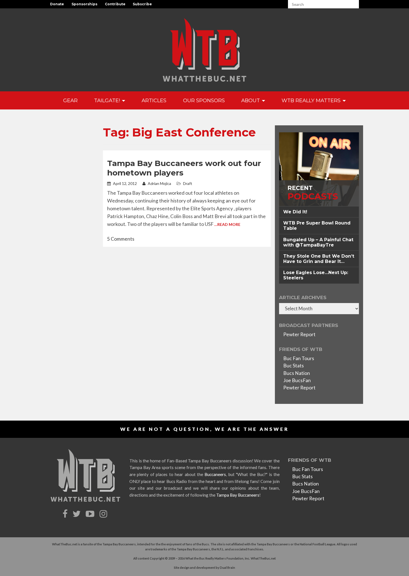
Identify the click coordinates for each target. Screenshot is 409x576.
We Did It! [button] (295, 211)
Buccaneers (215, 474)
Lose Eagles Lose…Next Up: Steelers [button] (315, 275)
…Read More (227, 224)
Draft (187, 183)
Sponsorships (84, 4)
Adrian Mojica (159, 183)
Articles (154, 100)
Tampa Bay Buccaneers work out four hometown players (184, 167)
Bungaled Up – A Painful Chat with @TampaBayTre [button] (318, 242)
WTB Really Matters (312, 100)
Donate (57, 4)
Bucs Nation (296, 373)
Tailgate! (107, 100)
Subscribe (142, 4)
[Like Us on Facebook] (66, 514)
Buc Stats (293, 365)
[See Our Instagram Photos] (104, 514)
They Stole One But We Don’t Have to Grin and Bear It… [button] (318, 258)
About (251, 100)
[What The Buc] (204, 50)
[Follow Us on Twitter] (77, 514)
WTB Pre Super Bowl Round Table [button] (317, 225)
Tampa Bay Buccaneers (237, 494)
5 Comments (120, 239)
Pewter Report (299, 334)
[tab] (319, 211)
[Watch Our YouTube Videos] (91, 514)
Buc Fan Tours (298, 358)
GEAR (70, 100)
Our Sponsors (204, 100)
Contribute (115, 4)
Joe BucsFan (297, 380)
